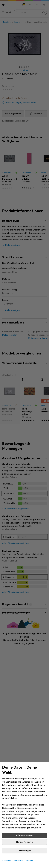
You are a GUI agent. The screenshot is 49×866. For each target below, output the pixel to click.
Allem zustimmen (24, 835)
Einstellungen (24, 850)
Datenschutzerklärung (23, 860)
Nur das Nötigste (24, 842)
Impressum (6, 860)
